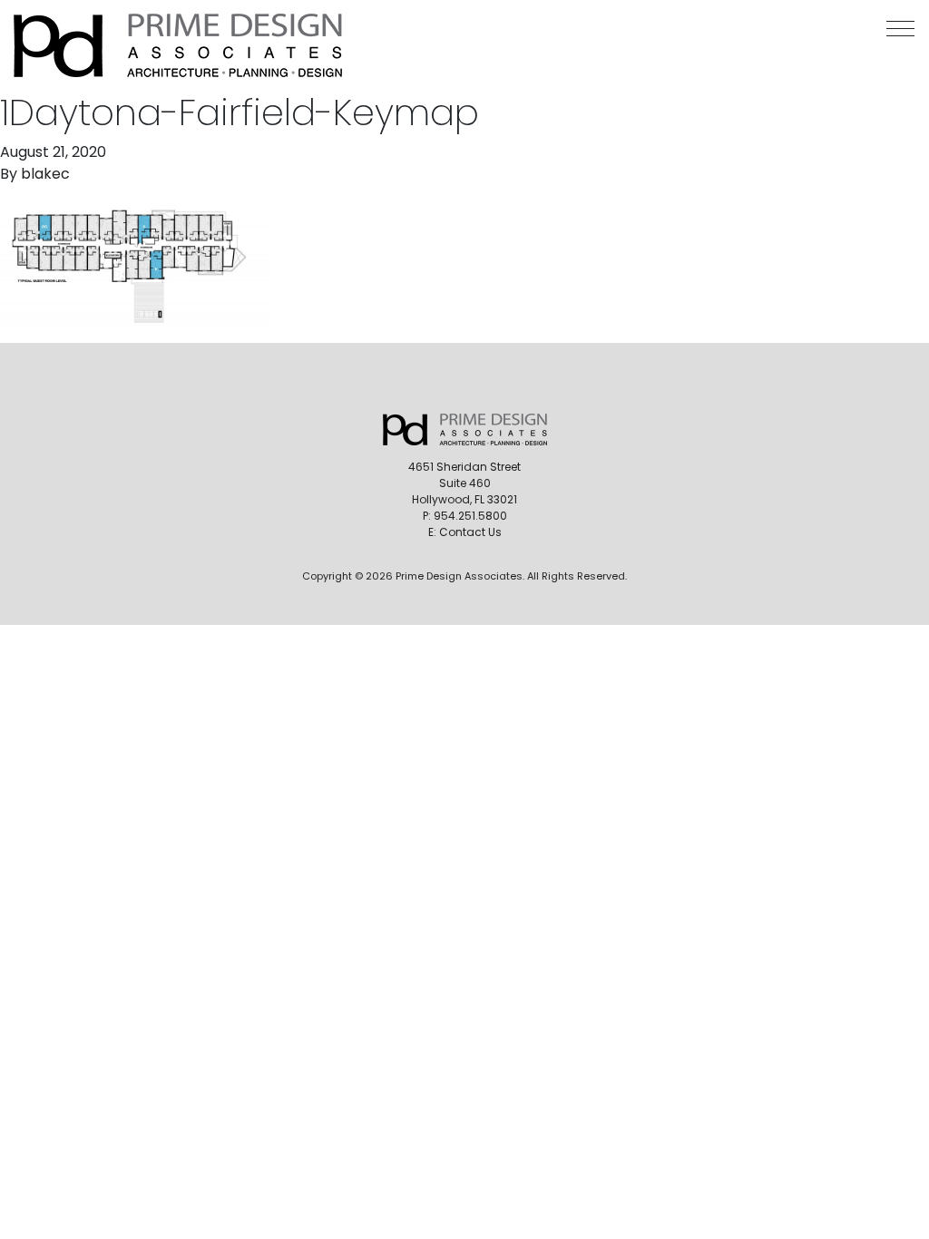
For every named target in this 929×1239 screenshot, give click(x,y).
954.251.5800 (470, 515)
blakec (45, 173)
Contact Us (470, 532)
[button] (900, 29)
